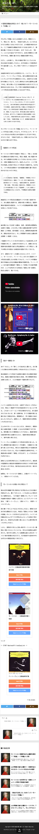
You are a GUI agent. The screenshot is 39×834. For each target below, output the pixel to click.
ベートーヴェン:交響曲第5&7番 (19, 676)
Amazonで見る (19, 574)
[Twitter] (7, 31)
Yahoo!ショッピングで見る (19, 584)
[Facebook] (19, 31)
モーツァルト (32, 699)
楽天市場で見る (19, 579)
